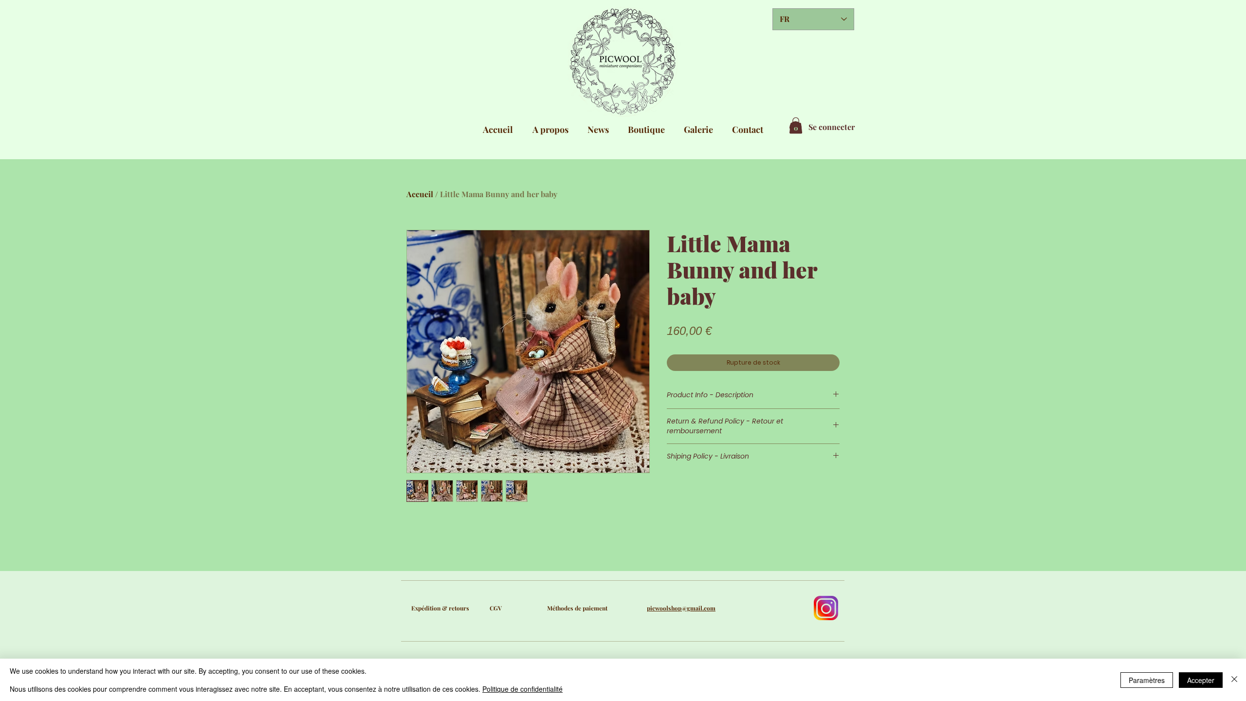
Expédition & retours (440, 608)
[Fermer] (1234, 679)
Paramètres (1147, 680)
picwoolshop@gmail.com (681, 608)
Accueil (419, 194)
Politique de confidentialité (522, 689)
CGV (496, 608)
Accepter (1200, 680)
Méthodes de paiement (577, 608)
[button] (796, 125)
